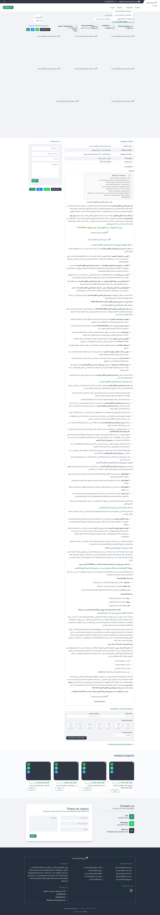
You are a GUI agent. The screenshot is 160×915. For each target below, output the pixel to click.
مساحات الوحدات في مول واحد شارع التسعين (117, 188)
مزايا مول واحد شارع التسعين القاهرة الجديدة (116, 184)
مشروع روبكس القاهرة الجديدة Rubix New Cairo (106, 301)
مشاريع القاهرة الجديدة (71, 908)
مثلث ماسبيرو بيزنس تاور (123, 873)
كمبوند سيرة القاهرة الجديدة (39, 785)
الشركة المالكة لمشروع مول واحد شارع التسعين (116, 195)
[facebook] (4, 1)
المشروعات (129, 7)
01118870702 (44, 29)
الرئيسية (137, 7)
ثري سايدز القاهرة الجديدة (123, 867)
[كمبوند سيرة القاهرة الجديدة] (41, 763)
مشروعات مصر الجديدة (103, 19)
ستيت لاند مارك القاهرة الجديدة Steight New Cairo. (114, 672)
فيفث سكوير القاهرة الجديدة (93, 867)
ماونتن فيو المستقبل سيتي (93, 873)
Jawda (85, 911)
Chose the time (127, 732)
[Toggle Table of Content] (129, 175)
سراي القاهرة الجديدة (95, 870)
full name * (128, 713)
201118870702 (122, 824)
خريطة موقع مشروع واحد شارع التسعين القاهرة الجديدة (114, 180)
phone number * (94, 713)
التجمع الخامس (88, 309)
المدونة (119, 7)
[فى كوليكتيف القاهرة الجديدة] (68, 763)
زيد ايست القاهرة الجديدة (123, 876)
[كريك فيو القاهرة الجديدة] (97, 763)
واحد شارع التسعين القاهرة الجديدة (119, 178)
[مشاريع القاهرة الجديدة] (80, 858)
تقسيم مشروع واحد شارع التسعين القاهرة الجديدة (115, 186)
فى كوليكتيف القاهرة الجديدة (66, 785)
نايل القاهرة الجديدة (95, 879)
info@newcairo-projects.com (117, 831)
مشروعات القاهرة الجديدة (123, 11)
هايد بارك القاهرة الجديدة (123, 870)
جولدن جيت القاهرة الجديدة (93, 876)
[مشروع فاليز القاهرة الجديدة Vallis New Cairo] (121, 765)
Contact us (8, 7)
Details (115, 791)
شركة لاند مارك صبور (87, 28)
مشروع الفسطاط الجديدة (123, 879)
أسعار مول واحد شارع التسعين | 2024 (119, 191)
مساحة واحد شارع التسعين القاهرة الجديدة (117, 182)
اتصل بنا (112, 7)
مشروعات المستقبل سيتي (123, 15)
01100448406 (125, 197)
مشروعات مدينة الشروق (125, 19)
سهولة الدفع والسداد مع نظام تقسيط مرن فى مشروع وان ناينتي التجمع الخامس (107, 193)
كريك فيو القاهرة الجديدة (96, 785)
